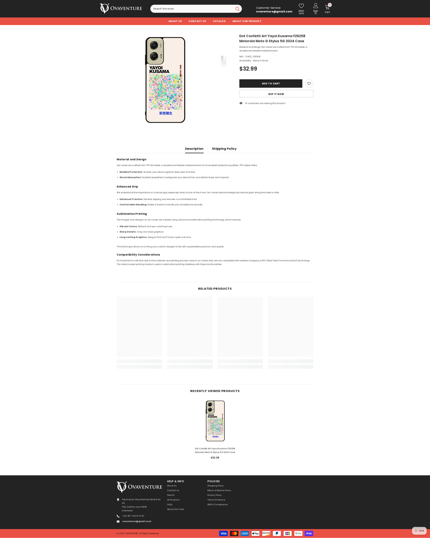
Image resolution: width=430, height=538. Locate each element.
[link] (139, 361)
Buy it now (276, 94)
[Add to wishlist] (309, 83)
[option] (165, 81)
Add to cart (271, 83)
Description (194, 149)
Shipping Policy (224, 149)
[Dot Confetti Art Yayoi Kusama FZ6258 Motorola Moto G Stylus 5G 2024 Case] (215, 421)
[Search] (196, 9)
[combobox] (191, 9)
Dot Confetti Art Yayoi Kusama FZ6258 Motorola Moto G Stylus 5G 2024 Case (215, 450)
